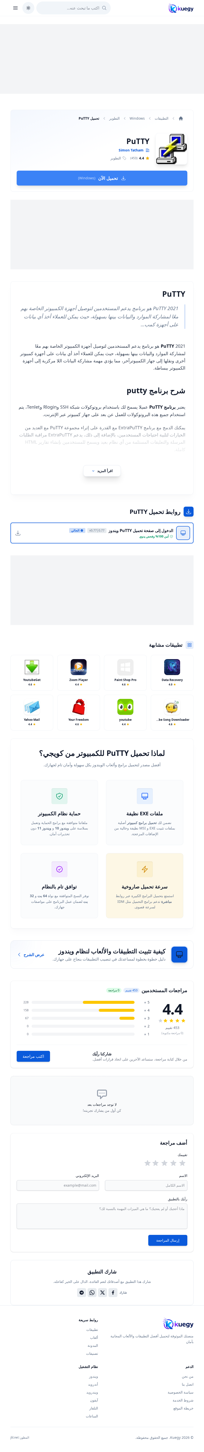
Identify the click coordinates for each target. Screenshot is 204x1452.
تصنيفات (92, 1353)
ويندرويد (92, 1392)
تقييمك (182, 1154)
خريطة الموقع (183, 1408)
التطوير (114, 118)
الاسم (183, 1175)
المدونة (93, 1345)
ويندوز (93, 1376)
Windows (137, 118)
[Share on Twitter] (102, 1292)
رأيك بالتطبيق (177, 1199)
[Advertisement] (102, 59)
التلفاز (93, 1408)
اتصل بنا (188, 1384)
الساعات (92, 1416)
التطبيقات (161, 118)
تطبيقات (92, 1329)
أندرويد (93, 1384)
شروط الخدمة (183, 1400)
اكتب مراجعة (33, 1056)
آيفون (94, 1400)
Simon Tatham (131, 150)
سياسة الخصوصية (181, 1392)
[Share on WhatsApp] (92, 1292)
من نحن (188, 1376)
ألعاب (94, 1337)
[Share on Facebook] (112, 1292)
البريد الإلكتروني (87, 1175)
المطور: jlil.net (19, 1438)
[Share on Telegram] (81, 1292)
